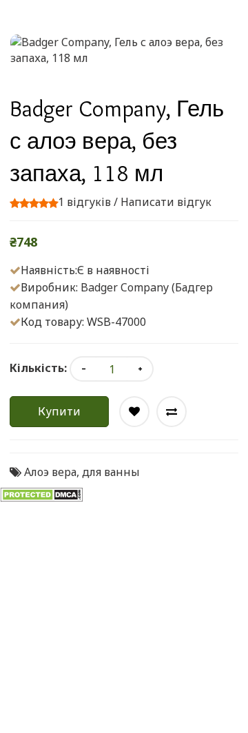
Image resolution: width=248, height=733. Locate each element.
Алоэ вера (50, 471)
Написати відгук (166, 201)
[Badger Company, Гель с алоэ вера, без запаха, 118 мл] (124, 50)
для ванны (111, 471)
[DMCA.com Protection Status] (41, 494)
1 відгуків (84, 201)
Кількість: (38, 367)
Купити (59, 411)
